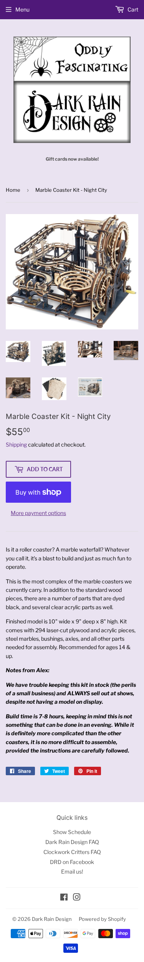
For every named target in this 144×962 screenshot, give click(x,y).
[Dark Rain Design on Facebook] (64, 898)
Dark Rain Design (52, 919)
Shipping (16, 444)
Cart (132, 9)
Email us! (72, 871)
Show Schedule (72, 832)
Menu (22, 9)
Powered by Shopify (102, 919)
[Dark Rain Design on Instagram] (77, 898)
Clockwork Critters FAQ (72, 852)
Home (13, 190)
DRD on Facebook (72, 862)
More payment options (38, 513)
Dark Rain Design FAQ (72, 842)
